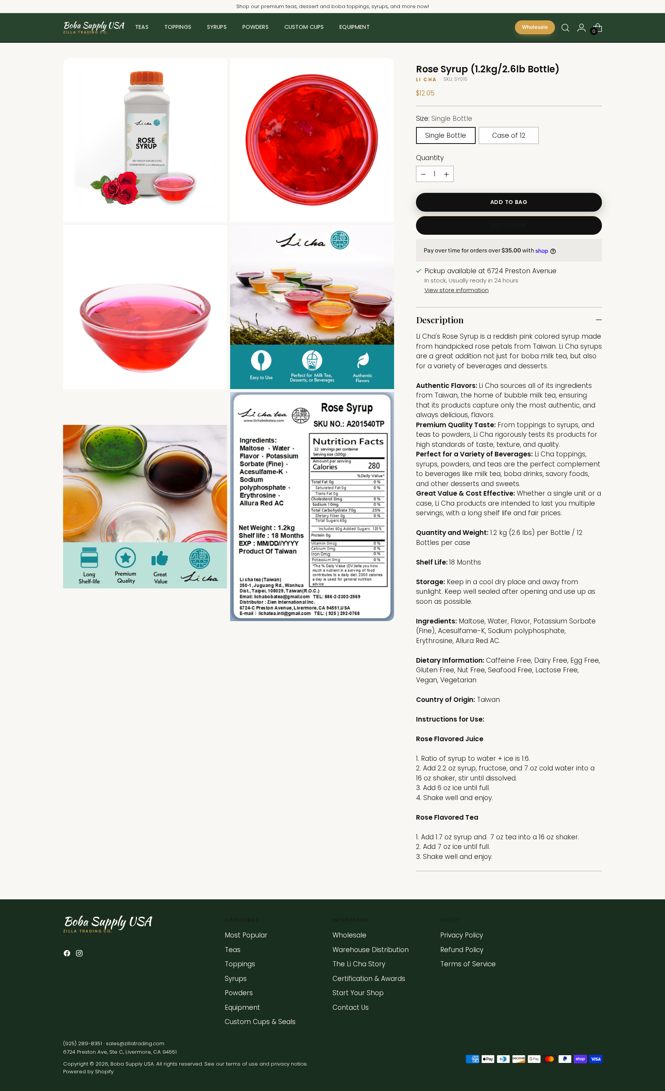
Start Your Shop (358, 992)
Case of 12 (509, 135)
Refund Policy (461, 949)
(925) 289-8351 (82, 1043)
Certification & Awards (368, 978)
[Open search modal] (565, 27)
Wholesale (535, 27)
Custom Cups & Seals (260, 1021)
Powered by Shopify (88, 1071)
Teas (233, 949)
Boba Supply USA (132, 1064)
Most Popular (246, 935)
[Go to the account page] (581, 27)
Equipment (242, 1007)
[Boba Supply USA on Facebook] (67, 954)
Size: (444, 119)
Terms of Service (468, 964)
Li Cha (426, 80)
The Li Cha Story (358, 964)
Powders (239, 992)
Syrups (236, 978)
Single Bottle (445, 135)
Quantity (430, 157)
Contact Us (350, 1007)
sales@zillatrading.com (135, 1043)
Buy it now (509, 225)
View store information (456, 290)
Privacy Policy (461, 935)
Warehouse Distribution (370, 949)
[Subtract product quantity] (423, 174)
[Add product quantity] (446, 174)
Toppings (240, 964)
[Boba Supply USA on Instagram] (80, 954)
